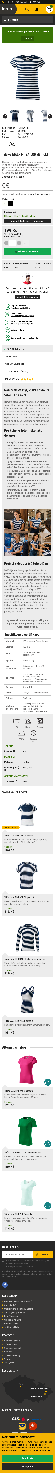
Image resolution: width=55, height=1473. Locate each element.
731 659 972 (34, 2)
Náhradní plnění (11, 1323)
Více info (27, 38)
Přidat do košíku (29, 251)
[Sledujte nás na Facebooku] (5, 1285)
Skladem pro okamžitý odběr (22, 322)
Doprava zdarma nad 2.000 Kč (18, 1301)
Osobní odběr (10, 1305)
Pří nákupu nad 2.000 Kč (20, 307)
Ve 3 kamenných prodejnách (22, 315)
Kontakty (8, 1351)
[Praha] (20, 1386)
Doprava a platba (12, 1340)
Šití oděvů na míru (12, 1320)
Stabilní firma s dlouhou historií (18, 1309)
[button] (5, 116)
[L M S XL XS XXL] (7, 203)
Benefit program (11, 1316)
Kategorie (13, 19)
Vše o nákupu (10, 1344)
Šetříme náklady (11, 1327)
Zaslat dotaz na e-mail (27, 297)
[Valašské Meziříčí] (45, 1394)
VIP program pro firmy (14, 1312)
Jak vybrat (9, 1363)
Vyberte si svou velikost (20, 620)
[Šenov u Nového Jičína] (46, 1391)
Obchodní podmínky (13, 1348)
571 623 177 (17, 2)
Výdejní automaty (12, 1355)
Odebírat (45, 1254)
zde (48, 1450)
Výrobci (7, 1359)
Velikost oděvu (9, 199)
